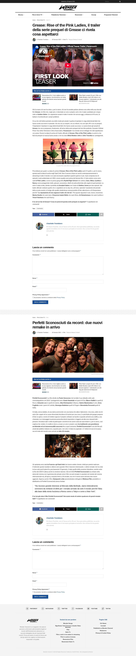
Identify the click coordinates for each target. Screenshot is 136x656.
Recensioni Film (68, 639)
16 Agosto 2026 (84, 103)
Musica (20, 15)
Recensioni (78, 15)
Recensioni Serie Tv (68, 642)
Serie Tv (48, 20)
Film (47, 317)
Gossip (93, 15)
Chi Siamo (103, 623)
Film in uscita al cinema (68, 637)
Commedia (40, 208)
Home (34, 20)
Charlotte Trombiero (43, 39)
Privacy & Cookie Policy (103, 633)
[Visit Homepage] (68, 7)
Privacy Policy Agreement (41, 295)
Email (34, 286)
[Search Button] (119, 1)
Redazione (103, 630)
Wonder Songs (68, 623)
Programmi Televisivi (111, 15)
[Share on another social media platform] (101, 214)
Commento (36, 255)
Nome (34, 278)
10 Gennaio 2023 (56, 39)
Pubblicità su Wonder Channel (103, 628)
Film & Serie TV (37, 15)
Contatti (103, 626)
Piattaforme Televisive (58, 15)
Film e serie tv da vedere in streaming (68, 634)
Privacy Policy (61, 297)
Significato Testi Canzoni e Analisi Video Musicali (68, 626)
